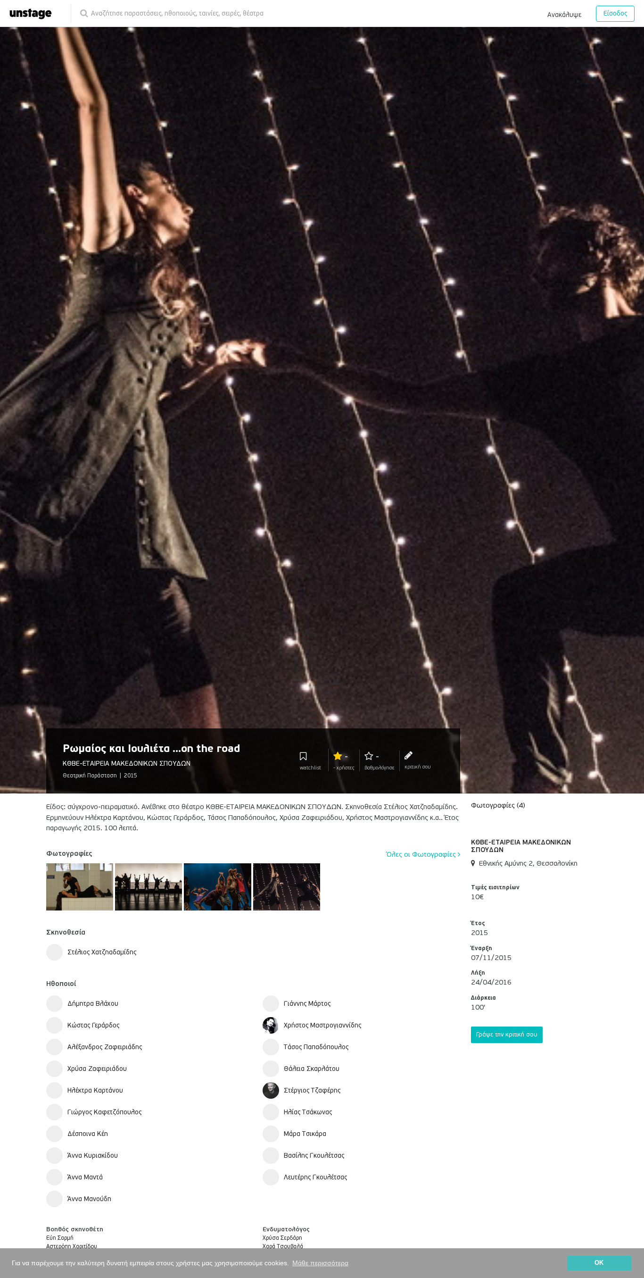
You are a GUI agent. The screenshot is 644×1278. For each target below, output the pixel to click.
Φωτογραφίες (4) (498, 805)
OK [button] (598, 1263)
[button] (564, 13)
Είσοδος (615, 13)
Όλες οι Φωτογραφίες (422, 854)
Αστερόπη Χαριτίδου (71, 1247)
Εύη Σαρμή (60, 1238)
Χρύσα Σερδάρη (282, 1238)
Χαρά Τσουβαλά (283, 1247)
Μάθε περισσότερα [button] (320, 1263)
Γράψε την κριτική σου (506, 1034)
